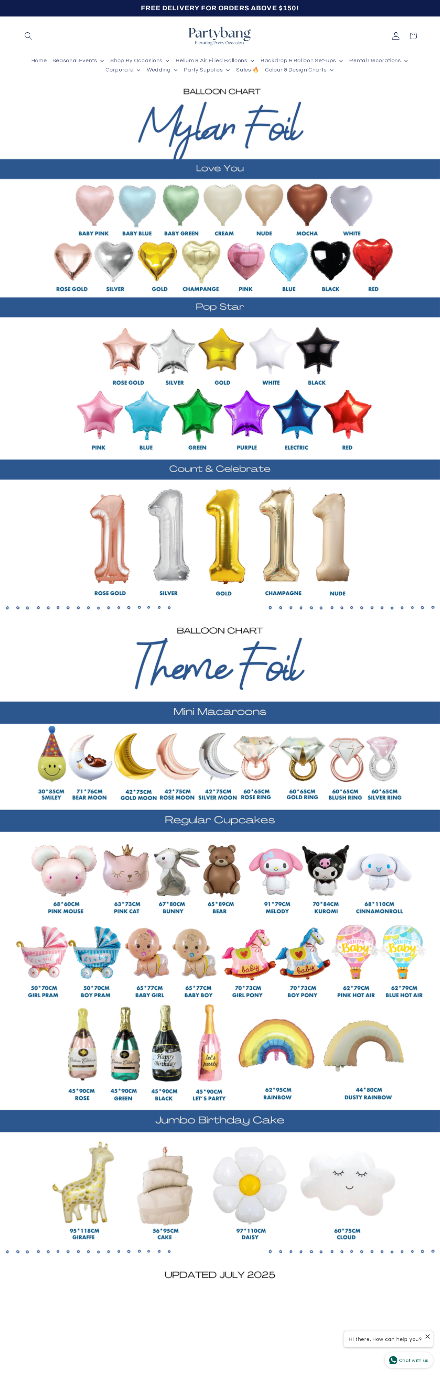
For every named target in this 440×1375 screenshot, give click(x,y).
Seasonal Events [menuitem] (75, 60)
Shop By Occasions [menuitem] (136, 60)
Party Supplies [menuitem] (203, 70)
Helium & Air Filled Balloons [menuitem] (211, 60)
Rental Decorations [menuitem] (375, 60)
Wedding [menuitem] (159, 70)
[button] (28, 36)
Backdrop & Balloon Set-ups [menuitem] (298, 60)
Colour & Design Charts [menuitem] (296, 70)
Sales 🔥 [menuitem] (248, 70)
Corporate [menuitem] (119, 70)
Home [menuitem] (39, 60)
